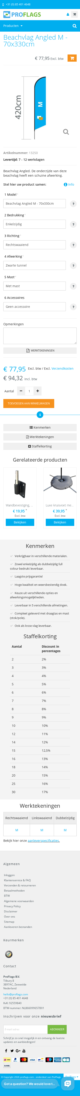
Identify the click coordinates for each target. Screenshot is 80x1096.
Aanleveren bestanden (18, 927)
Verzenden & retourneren (20, 885)
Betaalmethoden (14, 890)
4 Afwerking (14, 256)
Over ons (9, 916)
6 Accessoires (14, 297)
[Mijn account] (67, 14)
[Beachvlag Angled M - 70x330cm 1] (40, 105)
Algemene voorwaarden (19, 901)
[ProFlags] (40, 14)
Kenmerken (42, 427)
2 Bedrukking (15, 215)
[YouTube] (24, 1050)
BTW (7, 896)
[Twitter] (12, 1050)
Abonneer (57, 1029)
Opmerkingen (13, 324)
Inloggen (9, 875)
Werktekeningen (42, 350)
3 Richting (12, 236)
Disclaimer (10, 911)
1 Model (11, 194)
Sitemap (9, 922)
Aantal (9, 391)
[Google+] (18, 1050)
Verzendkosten (63, 368)
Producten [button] (11, 26)
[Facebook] (6, 1050)
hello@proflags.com (15, 994)
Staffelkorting (41, 446)
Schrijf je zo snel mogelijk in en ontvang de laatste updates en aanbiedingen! (34, 1040)
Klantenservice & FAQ (17, 880)
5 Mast (10, 277)
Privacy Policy (12, 906)
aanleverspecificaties (43, 840)
